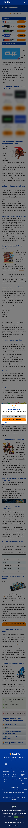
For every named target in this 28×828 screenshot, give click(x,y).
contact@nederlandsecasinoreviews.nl (15, 764)
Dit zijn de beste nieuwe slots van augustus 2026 (14, 792)
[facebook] (14, 819)
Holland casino (6, 771)
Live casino (14, 779)
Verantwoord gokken (22, 775)
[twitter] (16, 819)
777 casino (6, 782)
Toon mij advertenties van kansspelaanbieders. (14, 422)
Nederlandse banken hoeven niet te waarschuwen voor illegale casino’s (14, 798)
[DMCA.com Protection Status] (19, 816)
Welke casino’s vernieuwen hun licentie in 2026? (14, 795)
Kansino (6, 779)
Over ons (22, 771)
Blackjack (14, 776)
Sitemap (22, 780)
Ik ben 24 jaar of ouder (14, 419)
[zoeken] (24, 2)
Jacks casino (6, 774)
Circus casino (6, 776)
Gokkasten (14, 771)
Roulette (14, 774)
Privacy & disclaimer (22, 778)
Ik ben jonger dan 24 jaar (14, 416)
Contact (22, 783)
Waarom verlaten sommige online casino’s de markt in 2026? (14, 789)
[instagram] (11, 819)
